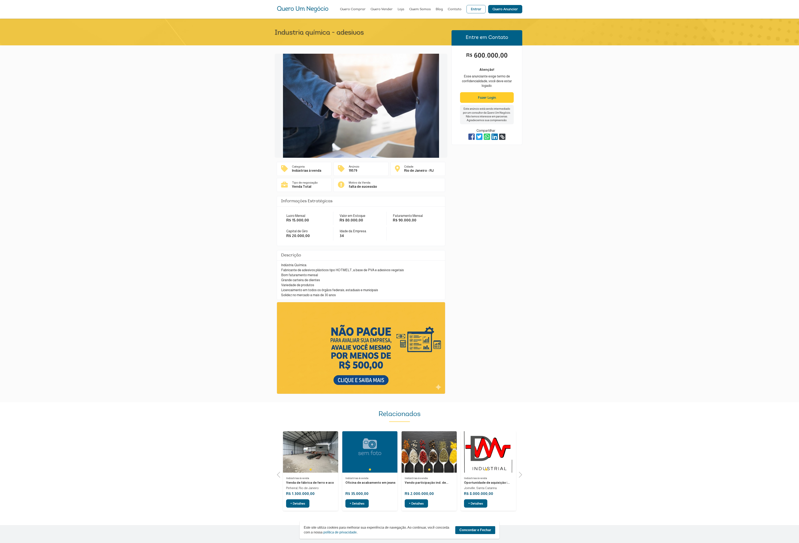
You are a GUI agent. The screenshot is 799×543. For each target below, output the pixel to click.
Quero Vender (382, 9)
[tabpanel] (310, 452)
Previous (280, 474)
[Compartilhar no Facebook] (471, 136)
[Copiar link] (502, 137)
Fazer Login (487, 97)
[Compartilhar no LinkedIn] (494, 136)
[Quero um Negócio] (303, 9)
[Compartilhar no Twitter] (479, 136)
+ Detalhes (297, 503)
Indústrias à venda (297, 478)
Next (519, 474)
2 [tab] (490, 469)
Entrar (476, 9)
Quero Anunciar (505, 9)
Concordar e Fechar (475, 530)
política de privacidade (340, 532)
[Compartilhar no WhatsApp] (487, 136)
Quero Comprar (353, 9)
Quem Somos (420, 9)
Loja (401, 9)
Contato (455, 9)
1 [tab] (310, 469)
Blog (439, 9)
